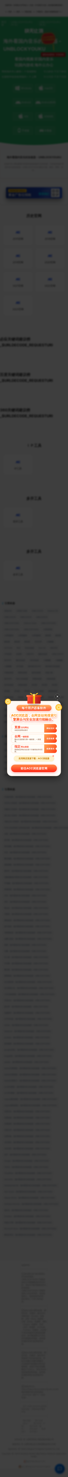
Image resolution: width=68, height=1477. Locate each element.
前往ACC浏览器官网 (34, 768)
